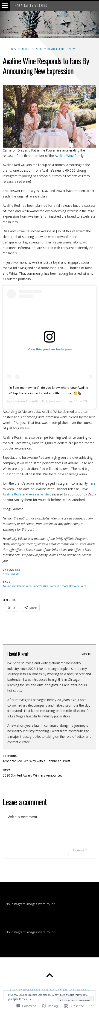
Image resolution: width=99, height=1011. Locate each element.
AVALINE (38, 401)
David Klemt (55, 49)
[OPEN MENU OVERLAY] (5, 6)
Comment (80, 850)
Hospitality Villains (31, 5)
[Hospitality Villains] (49, 24)
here (92, 483)
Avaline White (39, 494)
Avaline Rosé (12, 494)
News (72, 49)
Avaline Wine (64, 155)
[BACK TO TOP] (49, 975)
